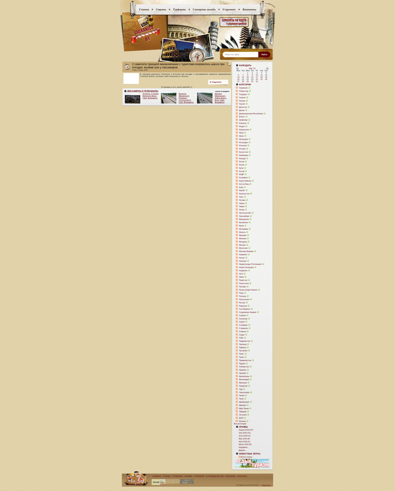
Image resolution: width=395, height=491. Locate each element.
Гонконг (242, 98)
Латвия (242, 200)
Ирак (241, 133)
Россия (242, 303)
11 (262, 75)
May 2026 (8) (244, 439)
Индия (242, 126)
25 (261, 79)
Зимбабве (243, 120)
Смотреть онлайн (204, 9)
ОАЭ (241, 274)
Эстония (243, 415)
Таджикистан (244, 341)
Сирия (242, 322)
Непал (242, 258)
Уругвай (242, 373)
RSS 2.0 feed (246, 457)
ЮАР (241, 418)
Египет (242, 117)
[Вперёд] (267, 69)
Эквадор (242, 412)
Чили (241, 399)
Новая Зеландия (246, 267)
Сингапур (243, 319)
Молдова (243, 242)
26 (266, 79)
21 (243, 79)
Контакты (249, 9)
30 (252, 81)
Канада (242, 158)
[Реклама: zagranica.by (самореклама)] (252, 463)
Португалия (244, 299)
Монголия (243, 248)
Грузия (242, 104)
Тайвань (242, 348)
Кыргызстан (244, 194)
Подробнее (216, 82)
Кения (241, 165)
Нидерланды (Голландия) (250, 264)
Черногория (244, 392)
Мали (241, 226)
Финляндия (244, 379)
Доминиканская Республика (251, 114)
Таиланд (242, 344)
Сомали (242, 331)
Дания (242, 110)
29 (248, 81)
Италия (242, 149)
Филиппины (244, 376)
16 (252, 77)
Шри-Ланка (244, 408)
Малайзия (243, 222)
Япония (242, 421)
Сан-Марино (244, 309)
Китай (241, 171)
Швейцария (244, 402)
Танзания (243, 351)
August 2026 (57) (246, 430)
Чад (240, 389)
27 (238, 81)
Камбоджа (243, 155)
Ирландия (243, 139)
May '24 (252, 68)
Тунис (241, 357)
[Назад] (237, 69)
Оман (241, 277)
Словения (243, 328)
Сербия (242, 315)
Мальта (242, 232)
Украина (242, 370)
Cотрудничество (215, 476)
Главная (144, 9)
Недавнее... (244, 447)
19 (266, 77)
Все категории (240, 424)
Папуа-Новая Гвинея (248, 290)
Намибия (243, 255)
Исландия (243, 142)
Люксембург (244, 216)
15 (248, 77)
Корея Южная (245, 181)
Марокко (242, 235)
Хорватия (243, 386)
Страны (161, 9)
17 (257, 77)
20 (238, 79)
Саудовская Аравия (247, 312)
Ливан (241, 203)
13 (238, 77)
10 (257, 75)
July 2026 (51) (245, 433)
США (241, 338)
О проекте (229, 9)
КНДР (241, 174)
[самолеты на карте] (197, 22)
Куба (241, 187)
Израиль (243, 123)
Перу (241, 293)
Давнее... (243, 450)
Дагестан (243, 107)
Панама (242, 287)
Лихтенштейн (245, 213)
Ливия (241, 206)
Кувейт (242, 190)
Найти (264, 54)
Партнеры (230, 476)
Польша (242, 296)
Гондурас (243, 94)
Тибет (241, 354)
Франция (243, 383)
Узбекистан (244, 367)
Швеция (242, 405)
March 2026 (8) (245, 444)
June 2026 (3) (244, 436)
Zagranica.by (266, 485)
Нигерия (242, 261)
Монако (242, 245)
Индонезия (244, 130)
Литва (241, 210)
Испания (243, 145)
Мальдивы (243, 229)
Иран (241, 136)
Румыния (243, 306)
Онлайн (188, 476)
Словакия (243, 325)
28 (243, 81)
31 (257, 81)
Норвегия (243, 271)
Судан (242, 335)
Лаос (241, 197)
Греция (242, 101)
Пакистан (243, 280)
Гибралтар (243, 91)
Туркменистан (245, 360)
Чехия (241, 395)
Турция (242, 364)
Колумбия (243, 178)
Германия (243, 88)
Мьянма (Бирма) (246, 251)
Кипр (241, 168)
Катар (241, 162)
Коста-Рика (244, 184)
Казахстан (243, 152)
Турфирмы (179, 9)
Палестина (244, 283)
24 (257, 79)
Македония (244, 219)
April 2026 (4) (244, 442)
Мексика (242, 238)
